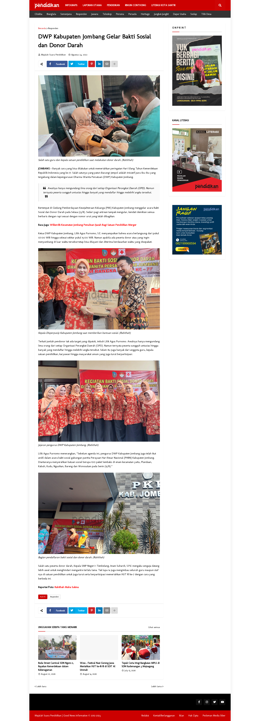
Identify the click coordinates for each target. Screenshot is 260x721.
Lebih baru (41, 686)
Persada (132, 14)
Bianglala (51, 14)
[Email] (106, 64)
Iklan (181, 715)
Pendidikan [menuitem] (113, 5)
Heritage (145, 14)
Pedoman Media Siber (214, 715)
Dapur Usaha (179, 14)
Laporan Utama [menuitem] (92, 5)
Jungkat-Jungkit (161, 14)
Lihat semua (154, 627)
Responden (81, 14)
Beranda (42, 28)
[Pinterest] (91, 64)
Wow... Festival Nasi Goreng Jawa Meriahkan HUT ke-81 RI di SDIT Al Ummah (97, 666)
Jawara (94, 14)
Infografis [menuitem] (71, 5)
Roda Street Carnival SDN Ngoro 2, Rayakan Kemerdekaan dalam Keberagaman (56, 666)
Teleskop (107, 14)
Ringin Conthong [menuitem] (135, 5)
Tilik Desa (206, 14)
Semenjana (66, 14)
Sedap (193, 14)
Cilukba (38, 14)
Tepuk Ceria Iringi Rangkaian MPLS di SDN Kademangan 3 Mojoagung (141, 664)
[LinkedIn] (99, 64)
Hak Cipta (193, 715)
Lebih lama (156, 686)
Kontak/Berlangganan (164, 715)
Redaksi (145, 715)
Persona (120, 14)
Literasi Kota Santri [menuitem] (163, 5)
